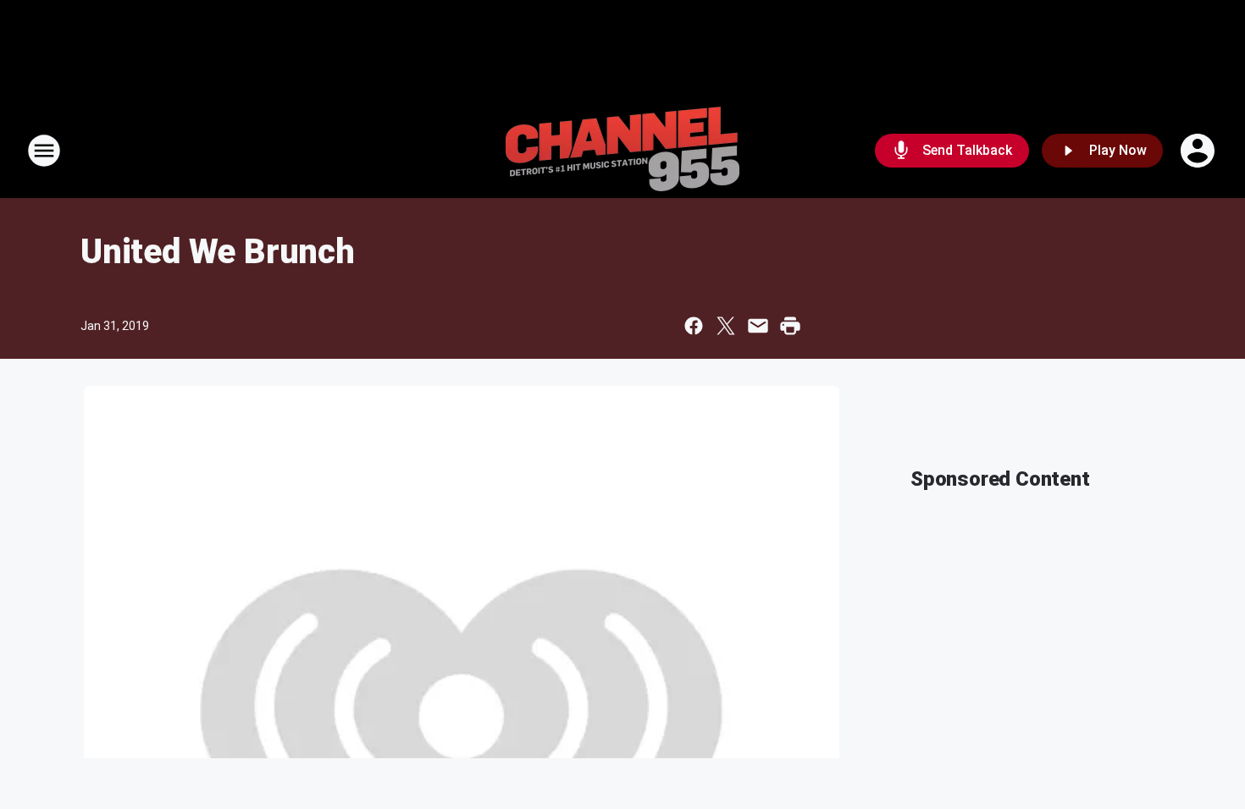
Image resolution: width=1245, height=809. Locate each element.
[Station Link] (622, 151)
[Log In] (1199, 151)
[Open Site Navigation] (44, 151)
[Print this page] (790, 326)
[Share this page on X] (726, 326)
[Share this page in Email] (758, 326)
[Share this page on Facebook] (694, 326)
